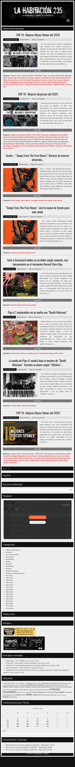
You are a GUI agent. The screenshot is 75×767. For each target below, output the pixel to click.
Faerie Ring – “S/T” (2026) (15, 661)
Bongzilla (20, 456)
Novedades (10, 566)
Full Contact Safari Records (54, 137)
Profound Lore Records (53, 144)
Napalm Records (33, 689)
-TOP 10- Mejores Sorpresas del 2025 (37, 94)
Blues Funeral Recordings (31, 78)
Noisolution (14, 460)
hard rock (56, 685)
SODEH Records (59, 84)
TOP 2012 (9, 576)
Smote (22, 146)
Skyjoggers (16, 146)
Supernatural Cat (42, 146)
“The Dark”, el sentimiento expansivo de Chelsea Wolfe (25, 665)
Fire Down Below (63, 456)
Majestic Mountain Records (50, 141)
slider (55, 200)
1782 (45, 454)
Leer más (37, 71)
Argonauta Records (57, 76)
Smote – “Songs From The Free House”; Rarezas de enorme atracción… (37, 157)
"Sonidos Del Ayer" (30, 683)
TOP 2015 (9, 583)
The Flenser (59, 146)
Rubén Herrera (24, 39)
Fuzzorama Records (10, 458)
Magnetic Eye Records (8, 689)
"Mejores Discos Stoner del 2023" (22, 454)
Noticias (9, 564)
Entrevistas (10, 557)
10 (8, 721)
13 (37, 721)
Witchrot (10, 148)
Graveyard (18, 305)
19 (28, 724)
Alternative (45, 683)
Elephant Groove (51, 456)
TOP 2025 (9, 604)
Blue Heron (17, 78)
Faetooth (41, 137)
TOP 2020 (9, 592)
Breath (20, 137)
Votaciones (10, 608)
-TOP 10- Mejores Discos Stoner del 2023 (37, 413)
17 (8, 724)
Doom (13, 200)
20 (37, 724)
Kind (42, 458)
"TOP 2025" (38, 76)
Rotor (56, 460)
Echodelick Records (30, 137)
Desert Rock (23, 685)
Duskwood (40, 456)
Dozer (34, 456)
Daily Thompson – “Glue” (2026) (17, 668)
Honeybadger (14, 82)
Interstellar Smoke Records (54, 139)
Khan (16, 141)
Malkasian (64, 141)
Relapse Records (10, 695)
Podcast (9, 569)
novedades (34, 200)
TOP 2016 (9, 585)
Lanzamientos (67, 687)
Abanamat (44, 135)
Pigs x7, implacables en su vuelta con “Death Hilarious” (37, 312)
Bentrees (68, 76)
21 (47, 724)
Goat (12, 305)
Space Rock (42, 695)
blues (62, 683)
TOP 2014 (9, 580)
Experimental (49, 685)
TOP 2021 (9, 594)
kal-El (21, 82)
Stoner (61, 353)
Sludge (35, 695)
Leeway (46, 753)
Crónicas (9, 552)
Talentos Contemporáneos (15, 573)
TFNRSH (51, 146)
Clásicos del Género (13, 550)
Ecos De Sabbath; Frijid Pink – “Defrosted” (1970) (36, 745)
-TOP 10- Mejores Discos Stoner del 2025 (37, 35)
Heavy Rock (15, 353)
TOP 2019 (9, 590)
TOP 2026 (9, 606)
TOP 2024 (9, 601)
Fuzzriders (44, 80)
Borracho (28, 456)
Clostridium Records (48, 78)
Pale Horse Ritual (38, 144)
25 (18, 726)
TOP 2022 (9, 597)
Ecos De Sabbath (12, 555)
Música (8, 562)
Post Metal (33, 692)
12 (28, 721)
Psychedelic (59, 692)
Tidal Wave (13, 463)
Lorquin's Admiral (46, 82)
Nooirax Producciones (43, 689)
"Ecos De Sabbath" (20, 683)
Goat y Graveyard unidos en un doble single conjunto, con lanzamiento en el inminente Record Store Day (37, 262)
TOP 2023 (9, 599)
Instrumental (46, 687)
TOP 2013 (9, 578)
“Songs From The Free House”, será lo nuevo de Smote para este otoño (37, 210)
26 (28, 726)
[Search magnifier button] (71, 490)
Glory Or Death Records (36, 139)
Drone (18, 200)
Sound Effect (30, 146)
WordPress (38, 753)
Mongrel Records (9, 144)
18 (18, 724)
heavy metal (64, 685)
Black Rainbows (60, 454)
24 (8, 726)
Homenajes (10, 559)
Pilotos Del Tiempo (31, 84)
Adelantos (39, 683)
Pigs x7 (21, 84)
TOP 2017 (9, 587)
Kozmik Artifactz (51, 458)
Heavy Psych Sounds (55, 80)
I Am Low (36, 458)
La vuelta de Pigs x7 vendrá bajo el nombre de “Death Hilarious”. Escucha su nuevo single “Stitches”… (37, 362)
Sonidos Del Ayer (12, 571)
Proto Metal (50, 692)
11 (18, 721)
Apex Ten (46, 76)
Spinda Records (51, 695)
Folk (22, 200)
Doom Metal (38, 685)
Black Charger (8, 78)
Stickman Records (61, 695)
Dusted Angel (60, 78)
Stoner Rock (13, 697)
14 (47, 721)
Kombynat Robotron (26, 141)
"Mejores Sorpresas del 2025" (21, 135)
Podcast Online (25, 692)
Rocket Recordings (45, 84)
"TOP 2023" (39, 454)
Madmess (37, 141)
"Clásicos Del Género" (9, 683)
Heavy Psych (8, 687)
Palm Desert (14, 84)
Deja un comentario (38, 39)
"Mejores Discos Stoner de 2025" (22, 76)
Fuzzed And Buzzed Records (17, 139)
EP (44, 685)
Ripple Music (35, 460)
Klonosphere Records (31, 82)
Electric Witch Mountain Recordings (26, 80)
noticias (28, 144)
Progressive (42, 692)
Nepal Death (20, 144)
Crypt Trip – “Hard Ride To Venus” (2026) (20, 663)
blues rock (12, 685)
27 (37, 726)
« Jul (4, 731)
